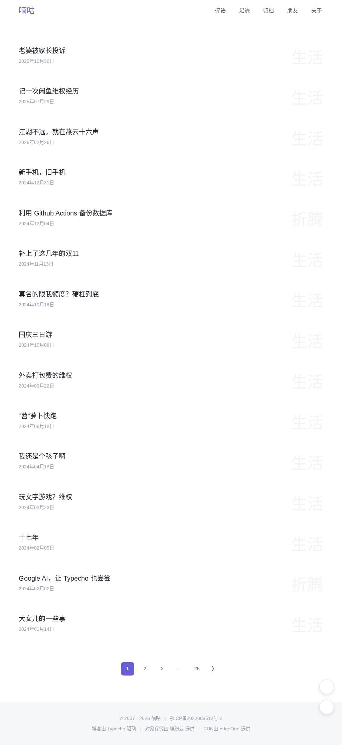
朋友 (292, 10)
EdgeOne (229, 728)
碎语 (220, 10)
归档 (268, 10)
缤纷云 (177, 728)
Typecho (116, 728)
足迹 (244, 10)
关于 (316, 10)
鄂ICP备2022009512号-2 (196, 718)
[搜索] (326, 707)
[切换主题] (326, 687)
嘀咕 (27, 10)
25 (197, 668)
